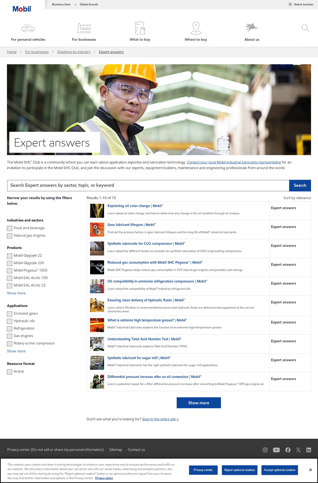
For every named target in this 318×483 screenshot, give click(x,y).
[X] (296, 449)
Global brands (89, 4)
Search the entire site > (160, 419)
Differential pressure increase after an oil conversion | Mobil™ (154, 377)
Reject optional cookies (239, 470)
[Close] (310, 470)
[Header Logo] (22, 6)
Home (12, 51)
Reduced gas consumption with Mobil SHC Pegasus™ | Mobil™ (155, 262)
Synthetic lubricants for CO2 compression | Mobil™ (146, 244)
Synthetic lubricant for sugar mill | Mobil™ (139, 358)
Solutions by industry (73, 51)
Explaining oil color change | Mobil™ (135, 206)
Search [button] (300, 185)
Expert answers (111, 51)
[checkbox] (9, 228)
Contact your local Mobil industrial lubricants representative (234, 162)
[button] (27, 32)
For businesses (37, 51)
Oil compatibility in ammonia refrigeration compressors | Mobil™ (157, 281)
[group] (37, 228)
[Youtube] (273, 449)
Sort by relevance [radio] (297, 197)
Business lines (61, 4)
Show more (198, 402)
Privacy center (203, 470)
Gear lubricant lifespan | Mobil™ (132, 225)
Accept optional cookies (279, 470)
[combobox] (159, 185)
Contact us (136, 449)
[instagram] (262, 449)
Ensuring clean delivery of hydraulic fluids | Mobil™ (146, 300)
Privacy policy (104, 478)
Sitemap (115, 449)
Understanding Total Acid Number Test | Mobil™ (144, 339)
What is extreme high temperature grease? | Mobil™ (147, 320)
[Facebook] (285, 449)
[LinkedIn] (306, 449)
